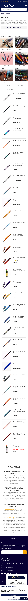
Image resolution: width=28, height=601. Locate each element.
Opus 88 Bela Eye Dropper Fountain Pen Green (19, 293)
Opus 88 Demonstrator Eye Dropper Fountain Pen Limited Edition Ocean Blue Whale (19, 223)
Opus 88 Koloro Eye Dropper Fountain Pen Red (19, 434)
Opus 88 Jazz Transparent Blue (19, 363)
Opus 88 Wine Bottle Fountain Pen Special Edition (19, 270)
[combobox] (14, 9)
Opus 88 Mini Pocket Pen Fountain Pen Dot (18, 153)
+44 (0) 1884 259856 (8, 567)
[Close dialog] (25, 576)
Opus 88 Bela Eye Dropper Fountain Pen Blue (19, 305)
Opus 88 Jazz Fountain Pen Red (19, 352)
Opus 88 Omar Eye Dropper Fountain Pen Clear (19, 117)
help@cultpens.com (8, 570)
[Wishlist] (22, 5)
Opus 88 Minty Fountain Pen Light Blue (19, 387)
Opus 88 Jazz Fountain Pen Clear (19, 176)
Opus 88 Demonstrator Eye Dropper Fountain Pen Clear (19, 94)
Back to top (13, 538)
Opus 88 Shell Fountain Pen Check (19, 328)
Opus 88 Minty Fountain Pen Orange (19, 398)
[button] (25, 5)
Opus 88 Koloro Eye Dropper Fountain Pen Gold (19, 211)
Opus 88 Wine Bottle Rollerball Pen (17, 445)
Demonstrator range (9, 509)
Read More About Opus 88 (14, 27)
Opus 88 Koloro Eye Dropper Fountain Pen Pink (19, 422)
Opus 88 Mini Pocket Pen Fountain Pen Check (18, 164)
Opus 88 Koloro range (9, 517)
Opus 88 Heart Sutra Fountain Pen (17, 340)
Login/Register (22, 1)
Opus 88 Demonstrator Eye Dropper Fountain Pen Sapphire (19, 316)
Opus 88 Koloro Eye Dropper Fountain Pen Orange (18, 234)
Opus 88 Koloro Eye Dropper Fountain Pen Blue (19, 410)
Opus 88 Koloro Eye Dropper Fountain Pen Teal (19, 106)
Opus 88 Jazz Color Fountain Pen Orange (19, 141)
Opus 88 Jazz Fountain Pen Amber (19, 199)
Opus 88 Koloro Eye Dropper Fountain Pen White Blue (19, 188)
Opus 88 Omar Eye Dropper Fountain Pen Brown (19, 246)
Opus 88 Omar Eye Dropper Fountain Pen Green (19, 375)
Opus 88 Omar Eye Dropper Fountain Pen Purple (19, 281)
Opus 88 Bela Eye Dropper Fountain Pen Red (19, 258)
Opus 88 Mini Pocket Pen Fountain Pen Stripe (18, 129)
